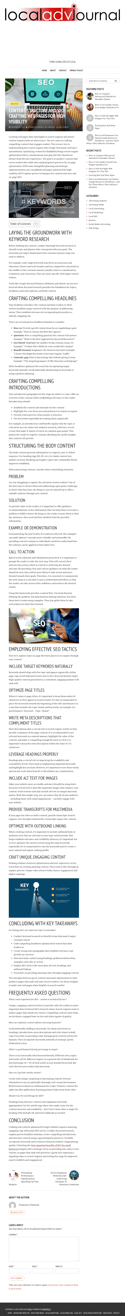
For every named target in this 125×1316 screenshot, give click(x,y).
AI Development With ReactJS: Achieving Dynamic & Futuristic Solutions (64, 1178)
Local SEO (93, 216)
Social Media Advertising (99, 224)
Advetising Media (96, 204)
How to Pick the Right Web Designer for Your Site (106, 117)
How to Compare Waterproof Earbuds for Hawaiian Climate (105, 96)
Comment (13, 1234)
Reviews (92, 220)
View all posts (18, 1212)
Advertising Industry (98, 200)
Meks (30, 1309)
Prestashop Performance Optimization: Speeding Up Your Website (24, 1178)
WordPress (46, 1309)
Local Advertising (96, 208)
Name (11, 1266)
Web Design (15, 104)
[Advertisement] (62, 42)
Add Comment (64, 127)
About (53, 70)
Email (35, 1266)
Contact (63, 70)
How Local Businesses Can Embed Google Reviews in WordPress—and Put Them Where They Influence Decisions (102, 139)
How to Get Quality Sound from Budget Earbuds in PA (107, 106)
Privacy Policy (76, 70)
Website (59, 1266)
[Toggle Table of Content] (34, 224)
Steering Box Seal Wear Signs (102, 175)
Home (44, 70)
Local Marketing (96, 212)
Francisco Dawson (37, 127)
